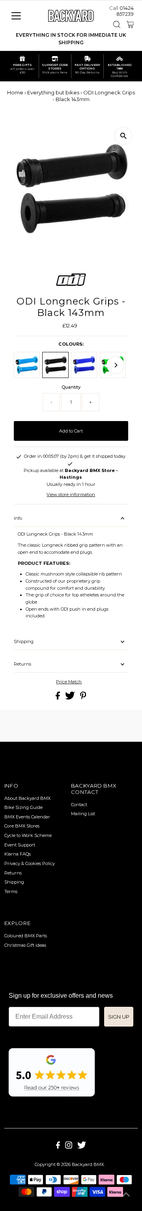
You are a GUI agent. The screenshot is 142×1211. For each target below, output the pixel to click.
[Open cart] (130, 24)
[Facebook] (58, 1147)
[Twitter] (81, 1147)
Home (15, 92)
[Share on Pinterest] (83, 698)
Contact (79, 804)
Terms (10, 891)
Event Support (19, 845)
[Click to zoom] (123, 136)
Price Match (69, 682)
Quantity (71, 387)
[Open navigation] (21, 16)
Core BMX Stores (21, 826)
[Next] (115, 365)
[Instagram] (68, 1147)
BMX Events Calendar (27, 817)
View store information (71, 494)
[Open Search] (116, 24)
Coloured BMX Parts (25, 935)
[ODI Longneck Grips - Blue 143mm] (84, 365)
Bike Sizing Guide (23, 807)
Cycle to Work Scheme (28, 835)
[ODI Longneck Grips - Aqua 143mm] (27, 365)
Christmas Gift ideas (25, 945)
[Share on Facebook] (58, 698)
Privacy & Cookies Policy (29, 863)
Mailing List (83, 813)
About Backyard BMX (27, 798)
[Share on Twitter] (70, 698)
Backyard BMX (88, 1164)
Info (18, 518)
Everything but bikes (53, 92)
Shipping (24, 641)
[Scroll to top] (126, 1195)
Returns (22, 664)
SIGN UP (118, 1017)
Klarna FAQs (17, 854)
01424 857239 (125, 11)
